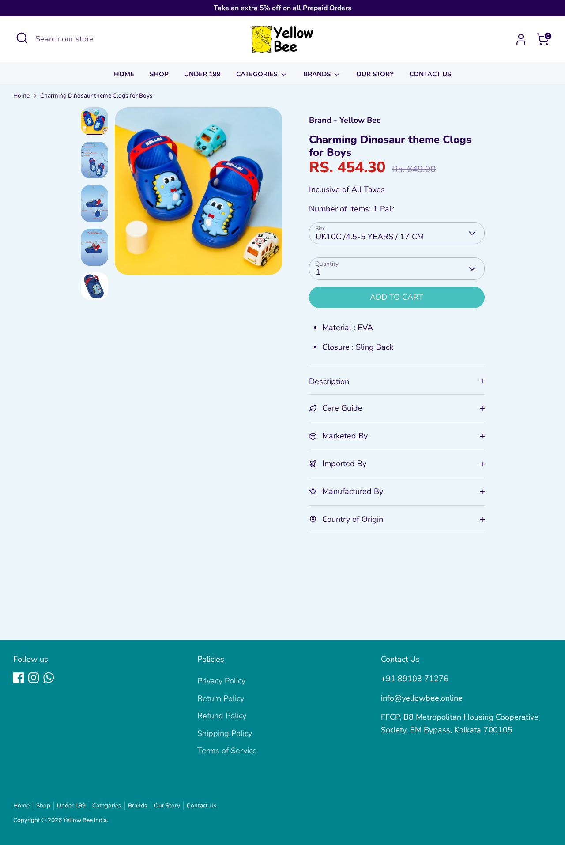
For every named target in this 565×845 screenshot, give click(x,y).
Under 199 (202, 74)
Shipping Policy (224, 733)
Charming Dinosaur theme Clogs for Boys (96, 95)
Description (329, 381)
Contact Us (430, 74)
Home (124, 74)
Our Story (375, 74)
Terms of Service (227, 750)
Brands (317, 74)
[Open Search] (22, 38)
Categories (257, 74)
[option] (198, 194)
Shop (159, 74)
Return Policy (220, 698)
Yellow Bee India (85, 820)
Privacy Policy (221, 680)
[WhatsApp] (48, 677)
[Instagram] (33, 677)
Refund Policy (221, 715)
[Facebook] (18, 677)
